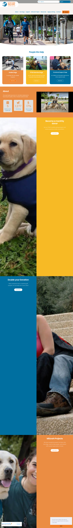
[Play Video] (55, 102)
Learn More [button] (54, 522)
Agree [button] (61, 525)
